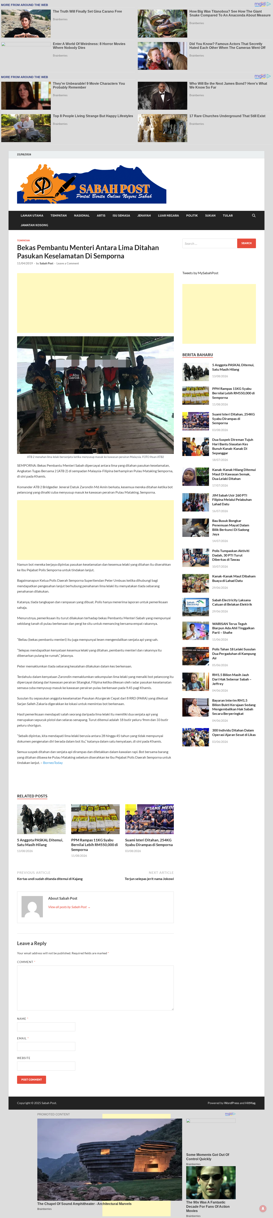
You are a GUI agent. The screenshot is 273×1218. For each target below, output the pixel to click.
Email (23, 1038)
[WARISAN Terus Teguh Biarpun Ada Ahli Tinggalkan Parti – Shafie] (195, 624)
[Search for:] (219, 243)
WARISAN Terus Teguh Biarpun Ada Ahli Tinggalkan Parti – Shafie (233, 628)
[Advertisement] (95, 303)
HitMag (250, 1103)
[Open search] (254, 216)
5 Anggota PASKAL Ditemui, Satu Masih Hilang (40, 842)
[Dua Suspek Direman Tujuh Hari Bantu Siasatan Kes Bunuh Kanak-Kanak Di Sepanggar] (195, 440)
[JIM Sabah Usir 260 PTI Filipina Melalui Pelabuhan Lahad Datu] (195, 496)
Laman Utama (32, 215)
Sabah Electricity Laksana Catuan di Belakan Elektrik (232, 602)
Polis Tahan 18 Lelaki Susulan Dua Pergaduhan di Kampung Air (234, 653)
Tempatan (59, 215)
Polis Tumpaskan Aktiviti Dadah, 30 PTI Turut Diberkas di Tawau (230, 555)
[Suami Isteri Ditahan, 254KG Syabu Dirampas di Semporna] (149, 821)
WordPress (231, 1103)
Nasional (82, 215)
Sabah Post (46, 263)
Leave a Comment (68, 263)
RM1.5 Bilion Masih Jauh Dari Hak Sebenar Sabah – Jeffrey (231, 679)
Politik (192, 215)
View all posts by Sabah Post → (69, 907)
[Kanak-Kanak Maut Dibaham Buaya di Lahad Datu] (195, 576)
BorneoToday (53, 763)
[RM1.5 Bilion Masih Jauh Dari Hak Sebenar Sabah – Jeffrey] (195, 675)
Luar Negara (168, 215)
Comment (26, 962)
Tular (228, 215)
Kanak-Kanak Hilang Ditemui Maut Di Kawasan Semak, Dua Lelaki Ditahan (234, 474)
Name (22, 1018)
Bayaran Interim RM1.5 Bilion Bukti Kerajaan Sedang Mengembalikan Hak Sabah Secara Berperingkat (234, 706)
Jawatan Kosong (34, 225)
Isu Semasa (121, 215)
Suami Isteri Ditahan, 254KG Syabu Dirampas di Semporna (149, 842)
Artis (101, 215)
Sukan (210, 215)
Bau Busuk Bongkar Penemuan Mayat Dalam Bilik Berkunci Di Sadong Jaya (230, 527)
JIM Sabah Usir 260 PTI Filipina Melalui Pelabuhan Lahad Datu (232, 499)
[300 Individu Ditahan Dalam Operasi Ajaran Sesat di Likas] (195, 730)
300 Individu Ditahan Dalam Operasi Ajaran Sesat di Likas (234, 732)
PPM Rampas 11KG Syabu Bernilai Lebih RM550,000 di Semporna (94, 845)
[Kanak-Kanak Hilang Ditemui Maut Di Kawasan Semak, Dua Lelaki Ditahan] (195, 470)
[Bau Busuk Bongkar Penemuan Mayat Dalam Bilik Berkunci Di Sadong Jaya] (195, 521)
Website (23, 1058)
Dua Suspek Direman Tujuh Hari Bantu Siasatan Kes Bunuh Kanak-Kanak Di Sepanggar (232, 446)
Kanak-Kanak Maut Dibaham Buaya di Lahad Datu (234, 578)
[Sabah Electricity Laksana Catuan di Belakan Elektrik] (195, 600)
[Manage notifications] (263, 1208)
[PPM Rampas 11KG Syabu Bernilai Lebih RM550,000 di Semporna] (95, 821)
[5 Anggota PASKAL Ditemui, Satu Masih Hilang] (41, 821)
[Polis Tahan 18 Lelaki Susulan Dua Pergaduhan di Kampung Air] (195, 649)
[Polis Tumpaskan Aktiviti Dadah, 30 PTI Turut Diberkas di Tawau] (195, 551)
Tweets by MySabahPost (200, 273)
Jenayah (144, 215)
